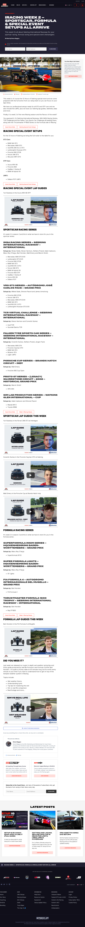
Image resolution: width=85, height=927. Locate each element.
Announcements (9, 13)
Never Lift (33, 5)
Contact (78, 1)
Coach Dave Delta (10, 127)
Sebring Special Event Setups (27, 127)
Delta (18, 5)
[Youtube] (1, 884)
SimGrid (51, 5)
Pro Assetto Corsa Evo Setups (69, 833)
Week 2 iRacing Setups (25, 412)
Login (83, 1)
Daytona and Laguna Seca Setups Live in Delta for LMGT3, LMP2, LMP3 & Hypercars (42, 836)
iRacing (17, 94)
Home (12, 5)
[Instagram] (6, 884)
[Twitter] (4, 884)
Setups (24, 5)
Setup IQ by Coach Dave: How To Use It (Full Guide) (13, 834)
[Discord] (9, 884)
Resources (42, 5)
